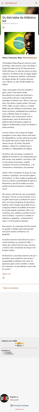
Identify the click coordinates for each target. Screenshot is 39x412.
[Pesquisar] (36, 3)
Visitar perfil (14, 400)
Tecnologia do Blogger (21, 405)
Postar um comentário (10, 288)
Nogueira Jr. (14, 397)
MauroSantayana (29, 58)
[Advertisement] (19, 314)
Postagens (8, 352)
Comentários (8, 354)
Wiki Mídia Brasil (11, 3)
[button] (3, 27)
